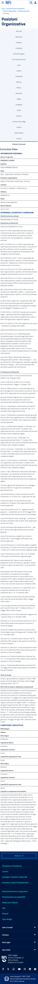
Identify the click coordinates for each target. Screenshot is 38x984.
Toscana (19, 116)
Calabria (19, 42)
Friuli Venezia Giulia (19, 59)
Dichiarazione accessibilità (13, 896)
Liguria (19, 70)
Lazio (19, 65)
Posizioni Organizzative (10, 11)
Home (3, 8)
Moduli (5, 913)
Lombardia (18, 76)
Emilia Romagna (18, 54)
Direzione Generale (23, 11)
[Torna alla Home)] (4, 959)
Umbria (18, 127)
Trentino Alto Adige (19, 121)
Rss (3, 908)
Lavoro (5, 871)
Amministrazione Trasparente (16, 8)
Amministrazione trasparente (14, 891)
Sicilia (19, 110)
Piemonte (19, 93)
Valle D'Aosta (18, 133)
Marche (18, 82)
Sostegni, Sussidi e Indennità (14, 876)
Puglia (19, 99)
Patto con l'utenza (10, 902)
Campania (19, 48)
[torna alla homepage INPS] (8, 2)
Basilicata (19, 37)
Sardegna (19, 104)
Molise (19, 87)
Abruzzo (19, 31)
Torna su (18, 855)
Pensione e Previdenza (12, 865)
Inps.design (7, 919)
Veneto (19, 138)
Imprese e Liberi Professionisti (15, 882)
